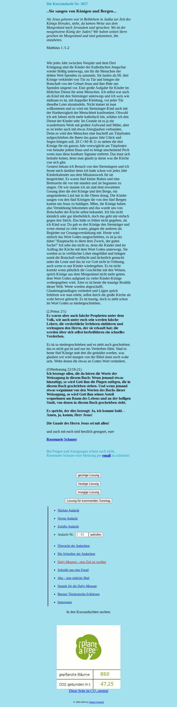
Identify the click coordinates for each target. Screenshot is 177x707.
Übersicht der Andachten (74, 546)
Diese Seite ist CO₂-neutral (88, 691)
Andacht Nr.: (66, 534)
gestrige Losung (88, 475)
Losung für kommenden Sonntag (88, 500)
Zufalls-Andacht (68, 526)
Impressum (65, 602)
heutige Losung (88, 483)
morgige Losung (88, 492)
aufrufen (95, 534)
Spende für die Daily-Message (77, 586)
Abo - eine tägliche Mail (73, 578)
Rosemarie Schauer (62, 439)
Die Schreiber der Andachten (76, 554)
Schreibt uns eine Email (73, 570)
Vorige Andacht (68, 518)
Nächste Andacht (68, 510)
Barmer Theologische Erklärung (79, 594)
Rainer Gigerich (96, 702)
